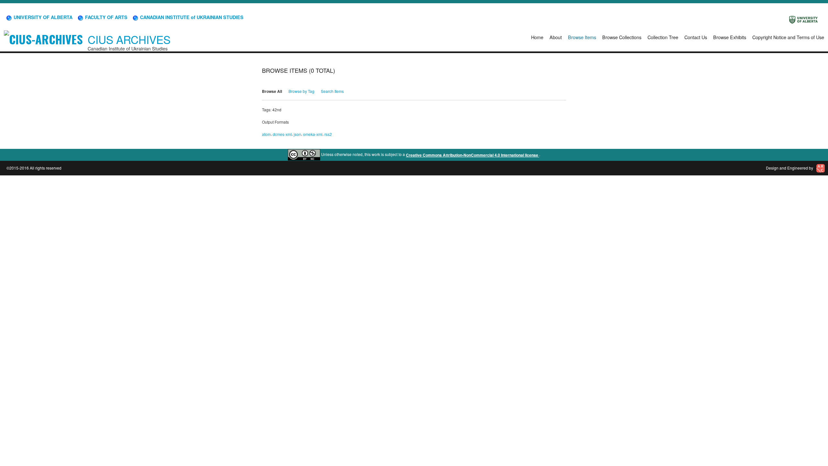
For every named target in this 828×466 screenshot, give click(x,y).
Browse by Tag (301, 91)
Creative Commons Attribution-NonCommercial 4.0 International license (472, 155)
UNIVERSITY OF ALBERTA (42, 17)
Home (537, 37)
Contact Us (695, 37)
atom (266, 134)
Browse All (272, 91)
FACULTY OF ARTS (105, 17)
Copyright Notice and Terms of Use (788, 37)
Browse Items (582, 37)
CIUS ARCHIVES (129, 39)
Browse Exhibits (729, 37)
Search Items (332, 91)
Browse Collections (621, 37)
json (297, 134)
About (556, 37)
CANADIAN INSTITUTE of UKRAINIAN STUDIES (191, 17)
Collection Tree (663, 37)
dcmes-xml (282, 134)
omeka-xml (312, 134)
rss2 (328, 134)
